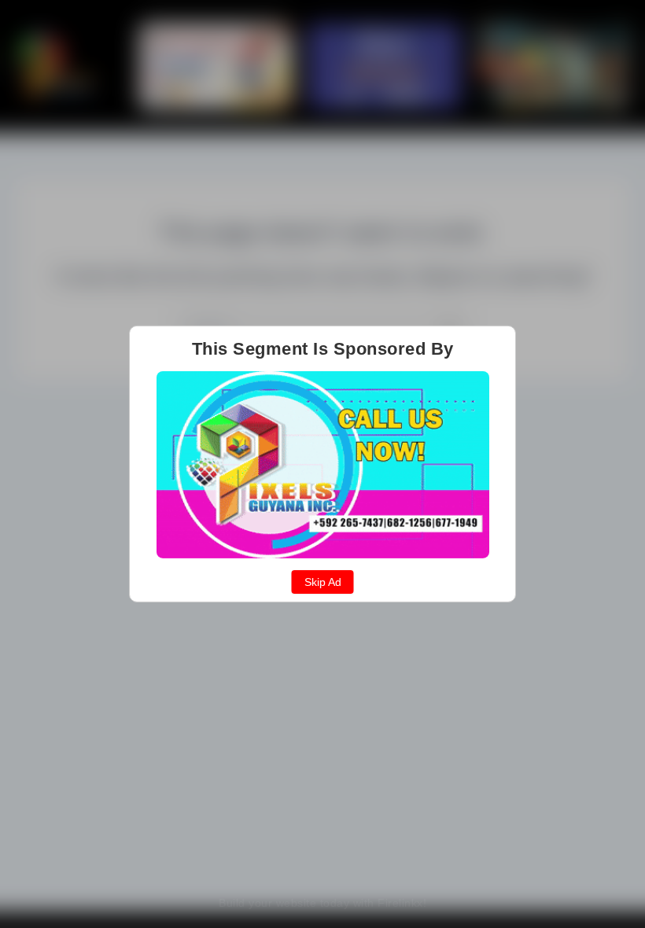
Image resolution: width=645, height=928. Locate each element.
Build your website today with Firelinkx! (322, 903)
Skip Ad (322, 582)
